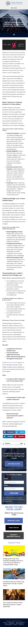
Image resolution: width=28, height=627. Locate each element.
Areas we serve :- (20, 623)
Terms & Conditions (20, 622)
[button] (14, 8)
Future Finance (12, 362)
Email (6, 485)
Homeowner (17, 15)
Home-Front (10, 15)
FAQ (6, 623)
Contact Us (11, 623)
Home (4, 15)
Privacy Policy (11, 622)
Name (6, 478)
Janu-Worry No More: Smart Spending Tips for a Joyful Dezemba (13, 604)
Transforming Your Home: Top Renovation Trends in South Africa (13, 583)
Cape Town (21, 624)
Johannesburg (8, 624)
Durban (15, 624)
